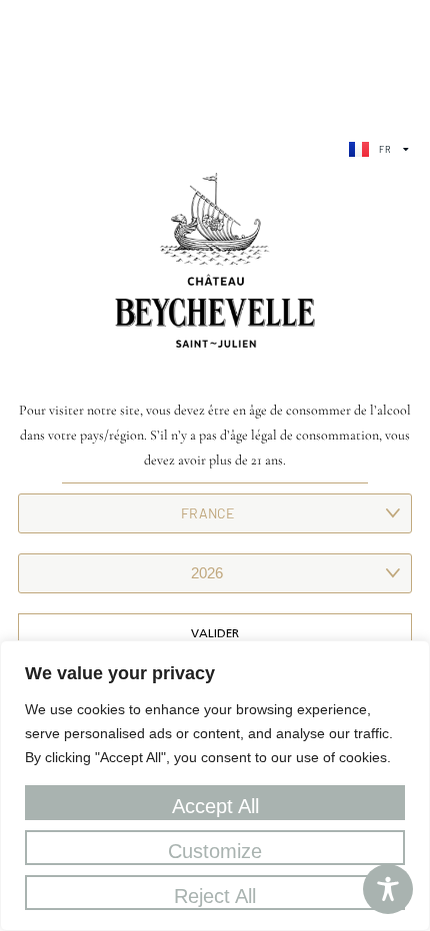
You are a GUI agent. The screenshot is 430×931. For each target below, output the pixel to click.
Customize (215, 851)
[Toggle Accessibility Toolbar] (388, 889)
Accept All (215, 806)
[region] (215, 785)
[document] (215, 465)
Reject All (215, 896)
